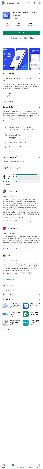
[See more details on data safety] (10, 150)
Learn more (12, 129)
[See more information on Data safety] (39, 107)
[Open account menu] (39, 2)
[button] (21, 26)
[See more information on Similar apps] (39, 299)
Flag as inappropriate (12, 329)
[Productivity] (9, 101)
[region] (21, 24)
